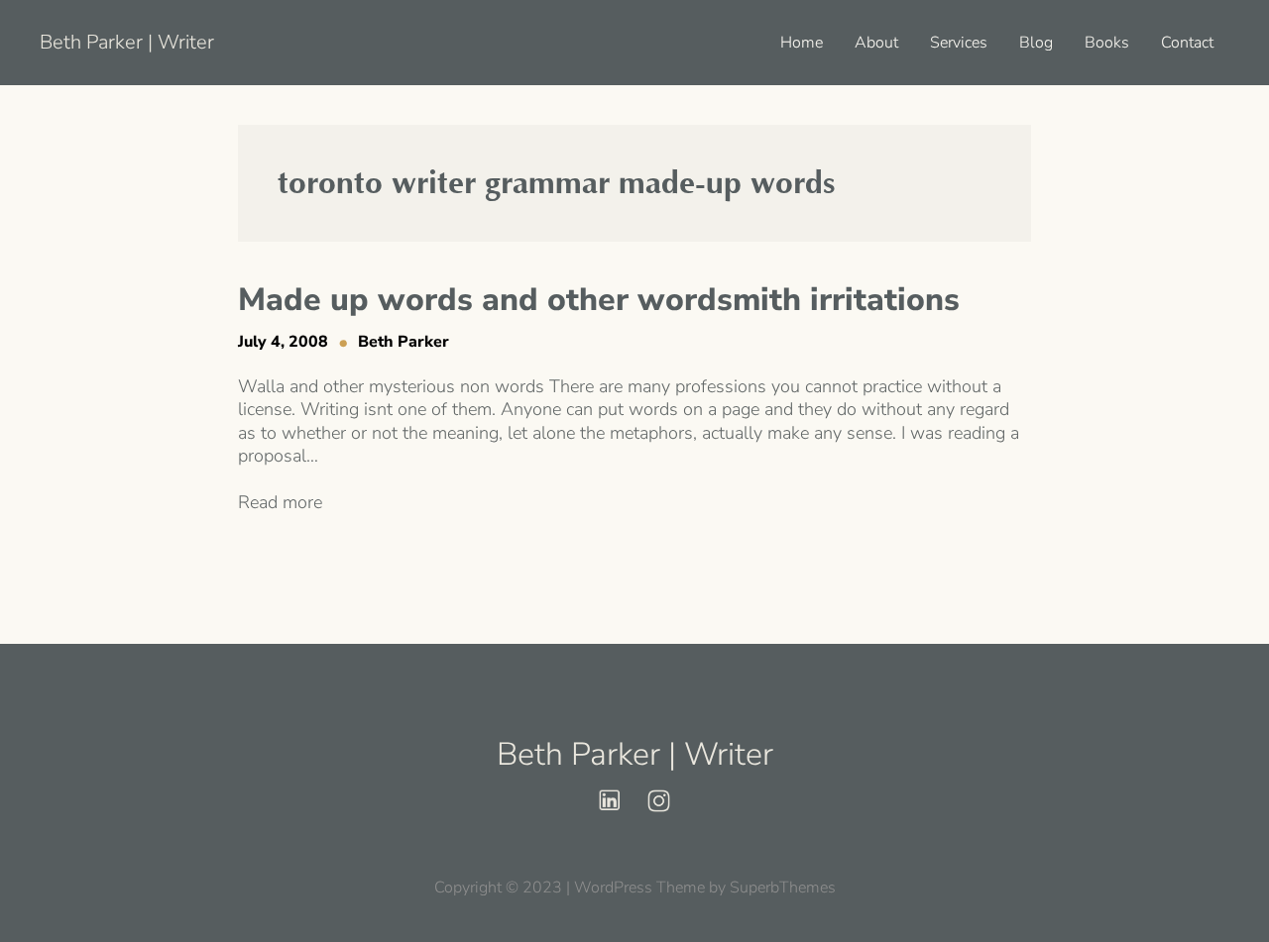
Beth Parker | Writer (127, 42)
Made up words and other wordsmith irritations (599, 300)
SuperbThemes (783, 887)
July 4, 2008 (283, 342)
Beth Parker (403, 342)
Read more (280, 502)
